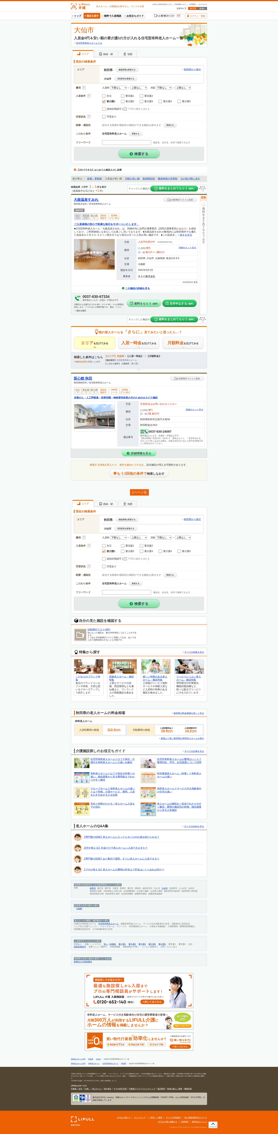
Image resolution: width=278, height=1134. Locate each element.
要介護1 (122, 944)
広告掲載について (180, 4)
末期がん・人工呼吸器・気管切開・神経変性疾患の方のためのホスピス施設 (116, 397)
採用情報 (184, 1122)
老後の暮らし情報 (174, 1089)
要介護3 (142, 944)
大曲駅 (79, 909)
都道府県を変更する (127, 70)
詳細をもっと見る (187, 247)
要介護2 (132, 944)
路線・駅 (108, 54)
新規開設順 (149, 178)
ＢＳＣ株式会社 (146, 276)
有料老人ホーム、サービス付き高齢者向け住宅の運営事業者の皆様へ (138, 1020)
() (135, 109)
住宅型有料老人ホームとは (89, 43)
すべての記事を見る (194, 751)
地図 (129, 54)
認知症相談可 (80, 947)
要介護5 (162, 944)
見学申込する (182, 303)
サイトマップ (202, 4)
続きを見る (186, 235)
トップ (77, 15)
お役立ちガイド (135, 15)
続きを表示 (81, 310)
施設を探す (93, 15)
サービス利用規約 (173, 1117)
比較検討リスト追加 (182, 199)
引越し (87, 1089)
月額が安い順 (132, 178)
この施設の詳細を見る (137, 288)
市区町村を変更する (125, 79)
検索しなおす (140, 473)
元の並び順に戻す (190, 178)
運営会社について (199, 1122)
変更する (170, 125)
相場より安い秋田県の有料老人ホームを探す (182, 738)
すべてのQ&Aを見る (194, 826)
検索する (141, 154)
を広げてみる (94, 343)
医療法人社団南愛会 (83, 962)
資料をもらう (147, 303)
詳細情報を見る (141, 453)
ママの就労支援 (120, 1089)
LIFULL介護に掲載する (167, 1122)
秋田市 (93, 888)
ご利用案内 (192, 4)
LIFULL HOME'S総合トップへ (162, 4)
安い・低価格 (110, 944)
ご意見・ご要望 (155, 1117)
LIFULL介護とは (123, 1117)
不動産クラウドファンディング (142, 1089)
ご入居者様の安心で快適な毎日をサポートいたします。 (106, 224)
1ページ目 (139, 492)
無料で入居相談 (112, 15)
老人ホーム (97, 1089)
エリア (85, 54)
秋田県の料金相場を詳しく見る (189, 713)
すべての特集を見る (194, 652)
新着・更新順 (94, 178)
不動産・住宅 (76, 1089)
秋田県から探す (192, 69)
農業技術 (188, 1089)
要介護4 (152, 944)
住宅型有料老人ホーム (108, 924)
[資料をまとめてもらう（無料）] (203, 260)
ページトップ (213, 1126)
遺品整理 (161, 1089)
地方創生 (107, 1089)
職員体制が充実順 (168, 178)
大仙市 (165, 888)
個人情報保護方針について (195, 1117)
